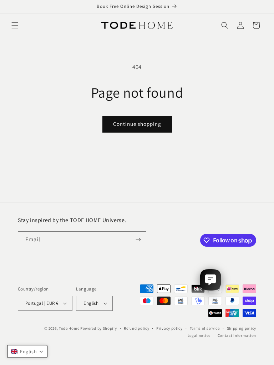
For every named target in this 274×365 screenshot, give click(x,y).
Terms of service (205, 328)
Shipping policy (242, 328)
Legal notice (199, 335)
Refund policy (136, 328)
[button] (15, 25)
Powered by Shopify (98, 328)
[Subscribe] (138, 239)
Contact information (237, 335)
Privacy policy (169, 328)
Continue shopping (137, 123)
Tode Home (69, 328)
